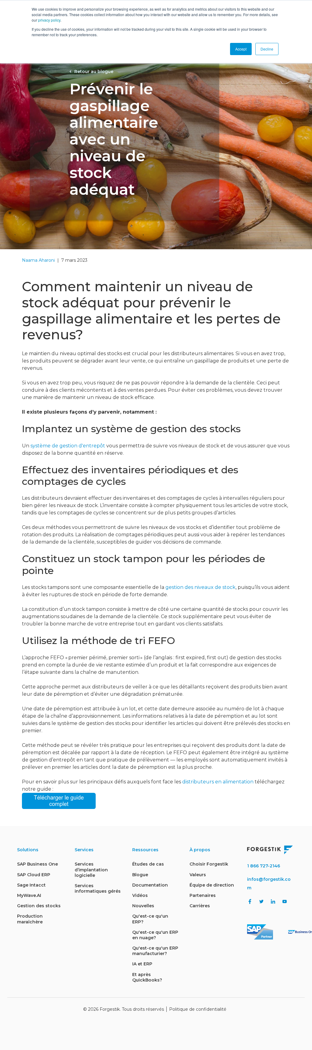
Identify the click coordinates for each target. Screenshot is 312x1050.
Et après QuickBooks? (147, 977)
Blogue (140, 874)
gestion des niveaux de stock (200, 587)
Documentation (150, 885)
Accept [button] (240, 48)
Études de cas (148, 864)
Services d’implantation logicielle (91, 869)
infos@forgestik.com (269, 884)
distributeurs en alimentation (218, 782)
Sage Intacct (31, 885)
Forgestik (110, 1009)
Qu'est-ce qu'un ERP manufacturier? (155, 950)
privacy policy (49, 20)
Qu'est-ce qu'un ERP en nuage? (155, 934)
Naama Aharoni (38, 260)
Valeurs (198, 874)
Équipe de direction (212, 885)
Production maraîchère (30, 918)
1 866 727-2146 (263, 866)
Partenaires (203, 895)
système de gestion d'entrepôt (67, 446)
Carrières (200, 905)
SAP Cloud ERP (33, 874)
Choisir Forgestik (209, 864)
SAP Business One (37, 864)
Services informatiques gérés (98, 888)
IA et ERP (142, 964)
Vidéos (140, 895)
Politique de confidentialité (197, 1009)
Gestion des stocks (39, 905)
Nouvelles (143, 905)
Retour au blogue (93, 71)
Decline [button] (267, 48)
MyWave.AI (29, 895)
